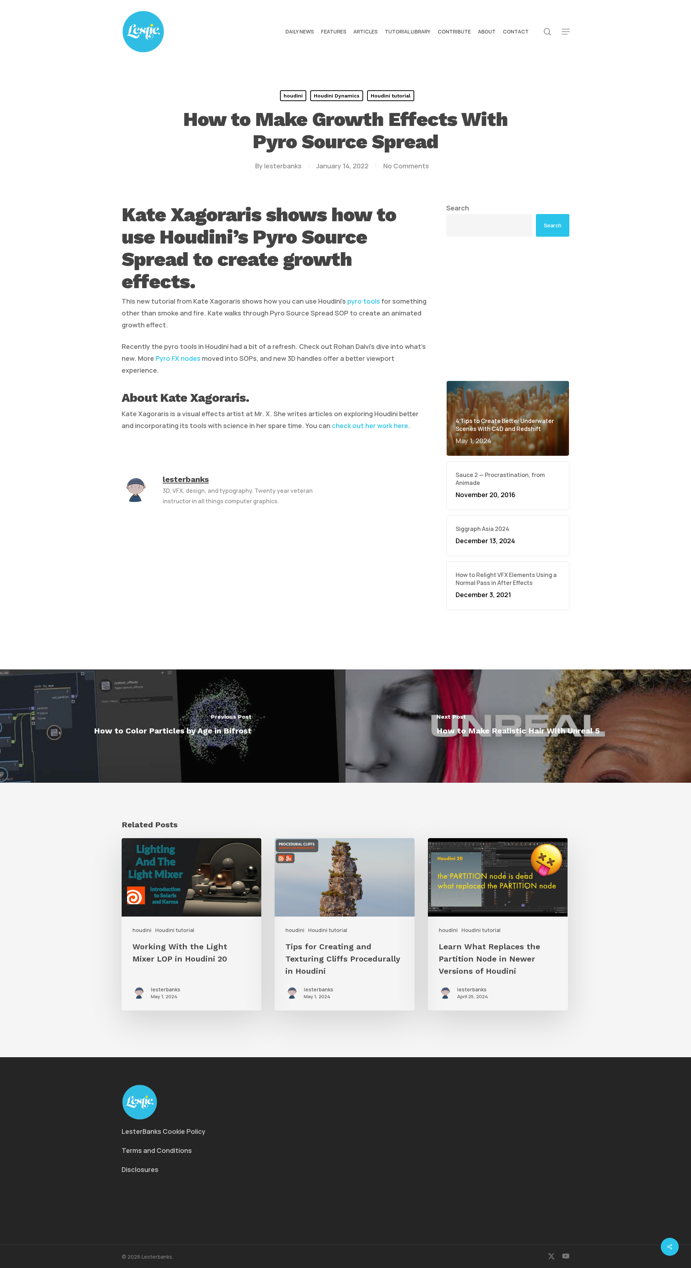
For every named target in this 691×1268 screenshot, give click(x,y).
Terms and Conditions (157, 1150)
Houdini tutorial (391, 96)
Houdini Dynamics (337, 96)
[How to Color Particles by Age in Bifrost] (173, 726)
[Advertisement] (507, 308)
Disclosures (140, 1169)
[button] (566, 32)
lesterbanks (283, 166)
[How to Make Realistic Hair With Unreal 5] (518, 726)
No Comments (406, 166)
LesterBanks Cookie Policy (164, 1131)
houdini (293, 96)
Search (457, 208)
